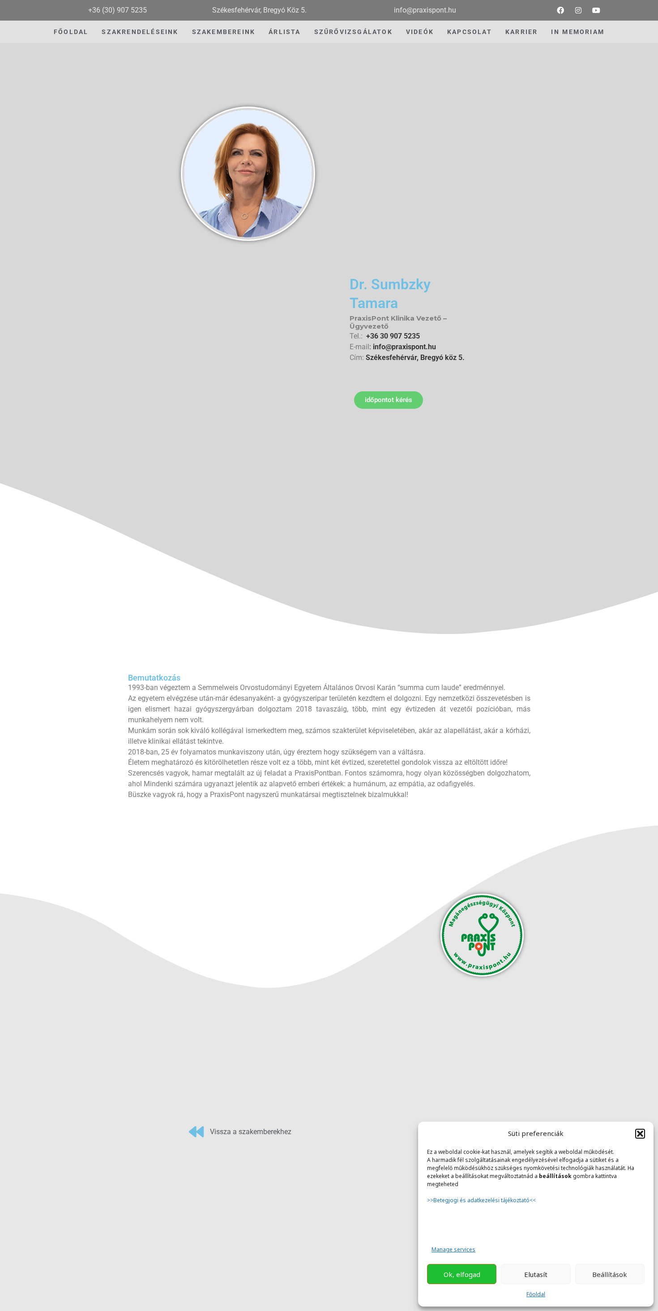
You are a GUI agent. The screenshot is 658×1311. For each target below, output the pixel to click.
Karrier (521, 31)
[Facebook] (560, 10)
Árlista (284, 31)
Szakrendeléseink (140, 31)
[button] (640, 1133)
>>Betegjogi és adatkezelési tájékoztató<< (482, 1200)
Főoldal (535, 1294)
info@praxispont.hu (403, 347)
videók (420, 31)
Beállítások (609, 1274)
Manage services (453, 1249)
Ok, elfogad (462, 1274)
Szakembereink (224, 31)
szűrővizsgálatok (353, 31)
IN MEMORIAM (577, 31)
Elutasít (535, 1274)
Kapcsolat (469, 31)
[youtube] (596, 10)
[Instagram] (578, 10)
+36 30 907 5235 (393, 336)
